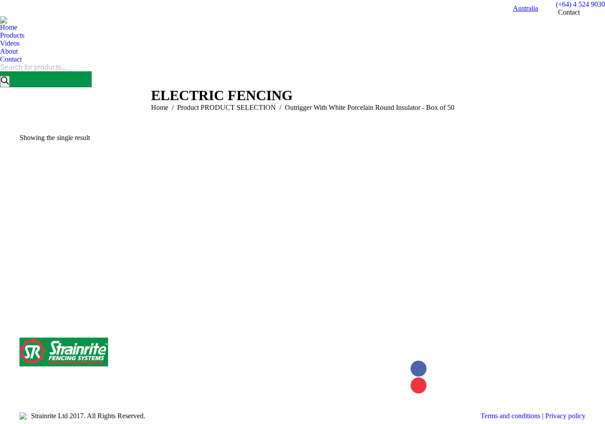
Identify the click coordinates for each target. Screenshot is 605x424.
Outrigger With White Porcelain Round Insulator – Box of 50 (111, 284)
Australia (525, 8)
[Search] (5, 81)
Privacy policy (565, 416)
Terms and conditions (510, 416)
